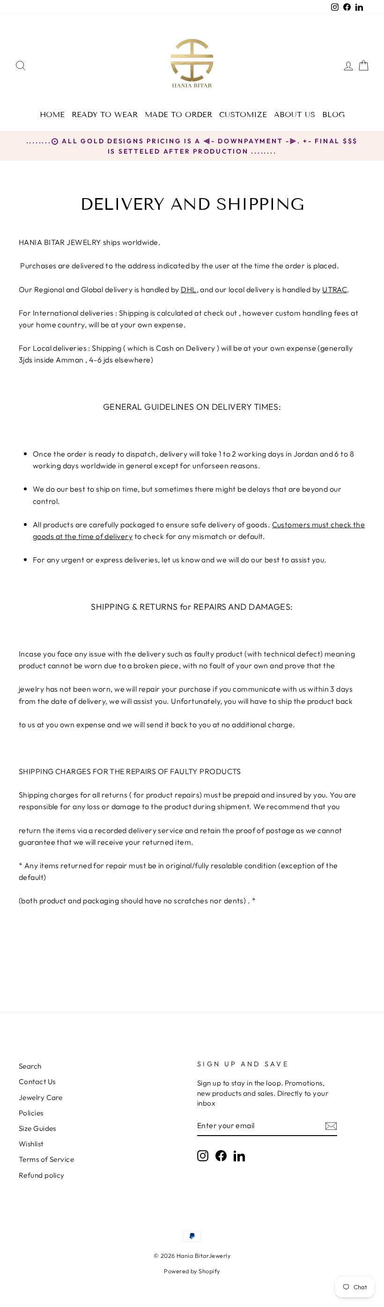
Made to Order (178, 114)
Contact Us (37, 1081)
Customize (243, 114)
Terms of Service (46, 1159)
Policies (31, 1112)
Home (52, 114)
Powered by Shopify (192, 1271)
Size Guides (37, 1128)
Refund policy (42, 1175)
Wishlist (31, 1143)
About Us (294, 114)
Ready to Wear (105, 114)
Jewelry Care (40, 1097)
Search (30, 1066)
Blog (333, 114)
